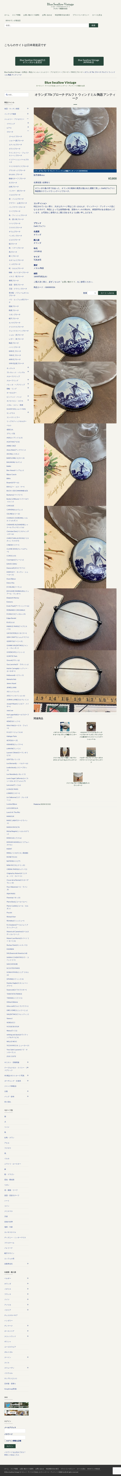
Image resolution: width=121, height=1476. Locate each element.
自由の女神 (8, 1222)
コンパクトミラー (13, 417)
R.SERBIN (10, 949)
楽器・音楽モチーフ (11, 1195)
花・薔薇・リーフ (11, 1190)
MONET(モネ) (12, 857)
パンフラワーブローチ (17, 207)
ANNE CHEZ (11, 446)
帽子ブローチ (14, 318)
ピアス (9, 128)
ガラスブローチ (14, 149)
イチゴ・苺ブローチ (16, 276)
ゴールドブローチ (15, 136)
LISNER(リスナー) (13, 793)
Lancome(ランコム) (14, 785)
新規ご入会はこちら (11, 1455)
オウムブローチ (14, 232)
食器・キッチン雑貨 (11, 109)
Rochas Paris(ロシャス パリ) (17, 945)
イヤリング (11, 124)
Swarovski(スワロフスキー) (17, 990)
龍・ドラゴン (9, 1174)
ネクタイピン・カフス (15, 401)
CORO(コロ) (11, 556)
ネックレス (11, 368)
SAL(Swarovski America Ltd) (17, 953)
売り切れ (7, 1102)
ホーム (6, 15)
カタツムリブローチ (16, 260)
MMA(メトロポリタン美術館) (17, 853)
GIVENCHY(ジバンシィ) (15, 652)
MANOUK (10, 816)
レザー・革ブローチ (16, 339)
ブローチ (10, 132)
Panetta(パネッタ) (13, 898)
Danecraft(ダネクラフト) (16, 568)
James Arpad (11, 683)
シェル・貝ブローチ (16, 335)
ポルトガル (8, 1352)
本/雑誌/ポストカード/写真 (14, 1076)
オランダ (7, 1284)
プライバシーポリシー (81, 15)
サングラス (11, 413)
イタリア (7, 1310)
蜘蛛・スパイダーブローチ (19, 272)
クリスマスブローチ (16, 327)
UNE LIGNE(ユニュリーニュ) (17, 1010)
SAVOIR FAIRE (12, 964)
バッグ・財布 (9, 1096)
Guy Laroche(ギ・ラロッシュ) (17, 664)
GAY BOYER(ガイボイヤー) (17, 633)
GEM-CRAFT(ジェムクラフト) (18, 637)
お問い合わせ (47, 15)
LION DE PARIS (12, 789)
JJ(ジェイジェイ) (13, 691)
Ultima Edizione (12, 1002)
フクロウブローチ (15, 227)
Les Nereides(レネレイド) (16, 774)
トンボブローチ (14, 264)
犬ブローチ (13, 183)
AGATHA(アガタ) (13, 442)
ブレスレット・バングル (16, 372)
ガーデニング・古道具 (12, 1081)
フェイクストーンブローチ (19, 331)
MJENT (9, 849)
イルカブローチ (14, 195)
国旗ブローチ (14, 306)
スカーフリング (12, 380)
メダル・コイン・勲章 (15, 405)
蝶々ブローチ (14, 256)
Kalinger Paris (12, 736)
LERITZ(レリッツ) (13, 759)
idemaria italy (11, 679)
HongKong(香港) (10, 1389)
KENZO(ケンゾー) (13, 721)
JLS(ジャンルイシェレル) (16, 696)
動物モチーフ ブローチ (17, 178)
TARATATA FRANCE (14, 994)
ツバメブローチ (14, 223)
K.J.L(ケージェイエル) (15, 732)
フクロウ (7, 1148)
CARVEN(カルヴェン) (15, 510)
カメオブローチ (14, 323)
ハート (6, 1201)
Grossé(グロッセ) (13, 660)
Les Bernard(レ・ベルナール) (17, 763)
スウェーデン (9, 1368)
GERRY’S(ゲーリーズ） (15, 641)
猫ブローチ (13, 244)
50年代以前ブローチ (16, 363)
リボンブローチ (14, 314)
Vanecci (9, 1018)
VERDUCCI (11, 1022)
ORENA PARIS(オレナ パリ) (17, 869)
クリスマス (8, 1211)
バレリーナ (8, 1248)
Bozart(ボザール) (13, 483)
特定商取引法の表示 (62, 15)
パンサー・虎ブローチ (17, 191)
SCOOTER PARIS (13, 968)
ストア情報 (16, 15)
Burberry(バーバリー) (14, 495)
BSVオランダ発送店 (13, 20)
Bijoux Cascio (11, 474)
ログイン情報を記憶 (13, 1441)
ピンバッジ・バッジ (14, 397)
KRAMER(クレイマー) (15, 744)
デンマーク (8, 1326)
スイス (6, 1363)
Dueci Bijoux (11, 579)
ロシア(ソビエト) (10, 1378)
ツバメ (6, 1127)
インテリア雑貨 (10, 114)
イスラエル (8, 1373)
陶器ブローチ (14, 343)
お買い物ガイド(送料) (31, 15)
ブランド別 (11, 433)
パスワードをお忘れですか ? (14, 1452)
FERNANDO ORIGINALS (16, 610)
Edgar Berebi (11, 618)
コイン (6, 1206)
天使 (6, 1216)
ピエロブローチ (14, 240)
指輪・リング (12, 389)
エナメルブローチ (15, 145)
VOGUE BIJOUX (13, 1026)
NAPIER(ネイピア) (13, 861)
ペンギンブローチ (15, 236)
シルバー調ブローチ (16, 141)
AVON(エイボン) (13, 454)
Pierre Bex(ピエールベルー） (17, 902)
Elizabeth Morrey (13, 598)
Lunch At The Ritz (13, 812)
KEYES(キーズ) (12, 740)
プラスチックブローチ (17, 170)
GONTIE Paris (12, 656)
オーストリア (9, 1331)
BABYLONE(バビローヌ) (15, 458)
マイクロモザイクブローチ (19, 166)
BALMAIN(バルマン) (14, 462)
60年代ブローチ (15, 359)
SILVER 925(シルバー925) (16, 409)
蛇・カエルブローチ (16, 268)
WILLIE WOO (12, 1041)
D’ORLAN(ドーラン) (14, 587)
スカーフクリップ (13, 376)
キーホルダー (12, 393)
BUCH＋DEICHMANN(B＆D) (17, 491)
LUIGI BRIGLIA (12, 808)
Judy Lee (10, 710)
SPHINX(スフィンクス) (15, 979)
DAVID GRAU (12, 564)
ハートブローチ (14, 347)
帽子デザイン (9, 1253)
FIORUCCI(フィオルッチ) (16, 614)
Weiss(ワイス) (12, 1031)
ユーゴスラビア (10, 1347)
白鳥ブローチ (14, 187)
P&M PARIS (11, 894)
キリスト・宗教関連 (11, 1062)
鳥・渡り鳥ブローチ (16, 219)
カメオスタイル (10, 1232)
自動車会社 (8, 1264)
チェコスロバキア (11, 1315)
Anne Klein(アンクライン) (16, 450)
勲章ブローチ (14, 310)
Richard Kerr (11, 917)
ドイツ (6, 1299)
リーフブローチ (14, 211)
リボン (6, 1185)
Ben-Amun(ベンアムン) (15, 470)
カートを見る (97, 15)
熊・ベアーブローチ (16, 248)
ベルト (9, 425)
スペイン (7, 1357)
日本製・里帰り (10, 1384)
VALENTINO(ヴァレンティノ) (18, 1014)
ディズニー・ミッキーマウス (15, 1237)
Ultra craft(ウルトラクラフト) (17, 1006)
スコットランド (10, 1336)
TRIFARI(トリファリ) (14, 998)
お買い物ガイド (68, 282)
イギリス (7, 1289)
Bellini (9, 466)
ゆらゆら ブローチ (15, 174)
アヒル (6, 1143)
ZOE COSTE (11, 1056)
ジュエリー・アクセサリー (14, 119)
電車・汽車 (8, 1227)
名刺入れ (10, 429)
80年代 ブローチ (15, 351)
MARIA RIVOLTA (13, 827)
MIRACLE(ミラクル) (14, 838)
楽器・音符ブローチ (16, 285)
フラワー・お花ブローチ (18, 203)
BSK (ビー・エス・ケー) (15, 487)
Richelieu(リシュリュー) (15, 921)
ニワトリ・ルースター (12, 1164)
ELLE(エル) (10, 622)
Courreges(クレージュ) (15, 560)
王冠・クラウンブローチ (18, 289)
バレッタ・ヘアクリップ (16, 385)
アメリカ (7, 1305)
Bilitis (9, 478)
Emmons (10, 602)
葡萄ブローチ (14, 281)
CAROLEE (10, 506)
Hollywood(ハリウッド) (15, 675)
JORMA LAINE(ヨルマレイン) (17, 700)
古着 (6, 1091)
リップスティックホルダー (16, 421)
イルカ (6, 1158)
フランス (7, 1294)
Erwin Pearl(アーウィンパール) (18, 606)
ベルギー (7, 1278)
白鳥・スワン (9, 1137)
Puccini (9, 913)
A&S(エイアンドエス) (14, 438)
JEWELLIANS (11, 687)
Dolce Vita (10, 583)
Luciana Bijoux (12, 804)
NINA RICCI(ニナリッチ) (16, 865)
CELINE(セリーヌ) (13, 514)
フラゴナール (9, 1243)
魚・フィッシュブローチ (18, 215)
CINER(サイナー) (13, 545)
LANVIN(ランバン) (13, 748)
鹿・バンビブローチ (16, 199)
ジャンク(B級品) (10, 1086)
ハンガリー (8, 1321)
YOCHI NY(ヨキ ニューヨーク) (18, 1045)
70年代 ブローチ (15, 355)
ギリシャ (7, 1341)
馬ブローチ (13, 252)
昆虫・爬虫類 (9, 1180)
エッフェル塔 (9, 1259)
